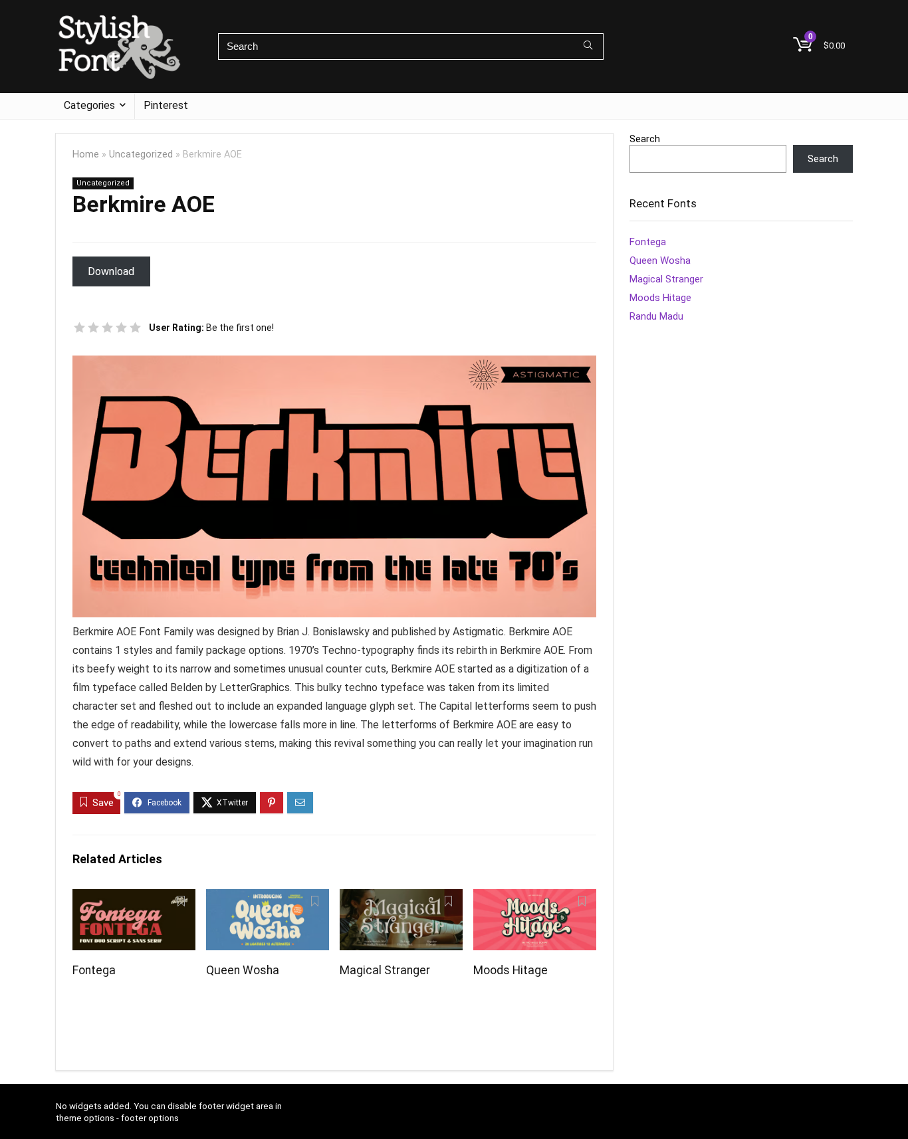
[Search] (588, 46)
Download (111, 271)
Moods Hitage (510, 970)
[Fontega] (133, 898)
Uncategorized (141, 154)
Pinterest (166, 105)
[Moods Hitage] (534, 898)
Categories (89, 105)
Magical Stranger (385, 970)
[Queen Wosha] (267, 898)
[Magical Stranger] (401, 898)
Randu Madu (656, 316)
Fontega (94, 970)
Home (85, 154)
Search (644, 139)
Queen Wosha (242, 970)
